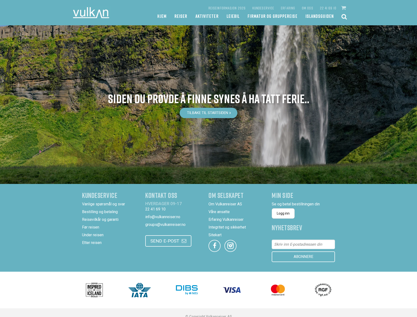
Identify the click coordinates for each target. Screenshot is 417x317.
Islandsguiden (320, 16)
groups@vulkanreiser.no (165, 224)
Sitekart (215, 235)
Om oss (307, 8)
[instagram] (230, 246)
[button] (344, 8)
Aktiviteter (207, 16)
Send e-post (164, 241)
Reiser (181, 16)
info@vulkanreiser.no (162, 217)
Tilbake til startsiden (207, 113)
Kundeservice (263, 8)
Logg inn (283, 213)
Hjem (162, 16)
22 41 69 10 (328, 8)
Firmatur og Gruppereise (272, 16)
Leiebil (233, 16)
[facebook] (214, 246)
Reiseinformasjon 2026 (227, 8)
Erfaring (288, 8)
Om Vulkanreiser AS (225, 204)
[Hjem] (91, 12)
